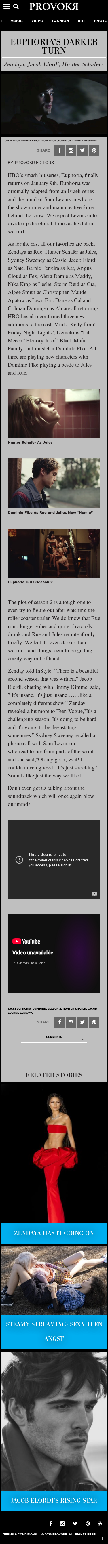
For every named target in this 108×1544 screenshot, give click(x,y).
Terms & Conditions (20, 1534)
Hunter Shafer (74, 1009)
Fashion (52, 20)
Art (73, 20)
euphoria (24, 1009)
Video (29, 20)
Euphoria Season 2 (47, 1009)
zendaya (26, 1013)
